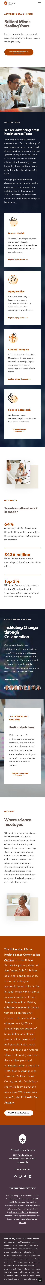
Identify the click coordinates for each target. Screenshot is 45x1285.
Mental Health (16, 233)
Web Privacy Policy (12, 1238)
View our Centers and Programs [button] (20, 774)
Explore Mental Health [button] (16, 259)
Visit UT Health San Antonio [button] (18, 1113)
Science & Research (19, 409)
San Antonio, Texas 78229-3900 (22, 1158)
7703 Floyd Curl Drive (22, 1155)
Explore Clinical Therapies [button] (18, 379)
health (18, 1219)
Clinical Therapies (18, 349)
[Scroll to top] (40, 1280)
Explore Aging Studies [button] (16, 318)
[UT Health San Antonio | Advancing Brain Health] (10, 3)
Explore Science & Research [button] (20, 430)
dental (25, 1219)
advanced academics (18, 1212)
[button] (39, 3)
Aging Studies (16, 291)
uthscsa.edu (22, 1162)
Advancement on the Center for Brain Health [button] (19, 52)
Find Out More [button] (9, 679)
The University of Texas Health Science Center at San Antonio (22, 955)
